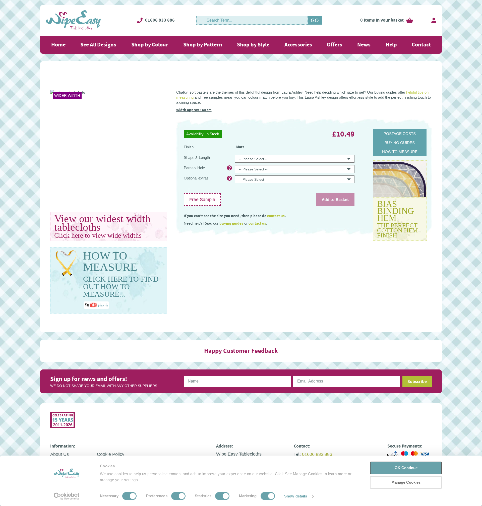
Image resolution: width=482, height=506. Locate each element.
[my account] (434, 20)
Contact (421, 44)
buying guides (231, 223)
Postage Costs (400, 134)
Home (58, 44)
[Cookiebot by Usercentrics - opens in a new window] (67, 496)
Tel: (297, 454)
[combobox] (252, 20)
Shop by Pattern (202, 44)
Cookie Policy (110, 454)
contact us (276, 215)
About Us (59, 454)
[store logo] (73, 20)
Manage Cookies (405, 482)
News (364, 44)
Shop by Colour (149, 44)
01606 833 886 (160, 20)
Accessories (298, 44)
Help (391, 44)
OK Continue (406, 468)
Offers (334, 44)
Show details (295, 496)
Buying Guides (400, 143)
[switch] (178, 496)
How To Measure (399, 152)
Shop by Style (253, 44)
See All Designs (98, 44)
